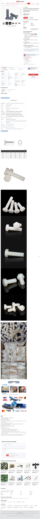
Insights (21, 512)
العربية (28, 513)
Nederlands (26, 513)
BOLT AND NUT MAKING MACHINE (5, 491)
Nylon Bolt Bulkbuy (31, 507)
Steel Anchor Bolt (3, 507)
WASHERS (2, 494)
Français (14, 513)
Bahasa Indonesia (22, 514)
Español (9, 513)
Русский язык (17, 513)
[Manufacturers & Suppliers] (20, 1)
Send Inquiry (25, 17)
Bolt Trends (25, 507)
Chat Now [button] (31, 17)
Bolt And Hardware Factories (17, 505)
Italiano (20, 513)
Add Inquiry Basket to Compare (11, 25)
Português (11, 513)
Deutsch (23, 513)
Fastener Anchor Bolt (15, 507)
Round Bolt (35, 505)
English (6, 513)
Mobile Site (19, 512)
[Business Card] (38, 71)
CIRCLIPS (31, 491)
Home (1, 5)
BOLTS (21, 494)
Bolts (16, 5)
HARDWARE (11, 491)
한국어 (31, 513)
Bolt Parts (31, 505)
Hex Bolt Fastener (9, 507)
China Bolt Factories (3, 505)
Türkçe (16, 514)
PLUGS (21, 491)
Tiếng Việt (19, 514)
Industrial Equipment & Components (7, 5)
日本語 (33, 513)
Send (7, 455)
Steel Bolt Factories (10, 505)
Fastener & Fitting (13, 5)
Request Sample (36, 19)
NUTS (11, 494)
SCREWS (31, 494)
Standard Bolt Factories (26, 505)
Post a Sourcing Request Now (10, 456)
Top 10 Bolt (21, 507)
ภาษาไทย (37, 513)
